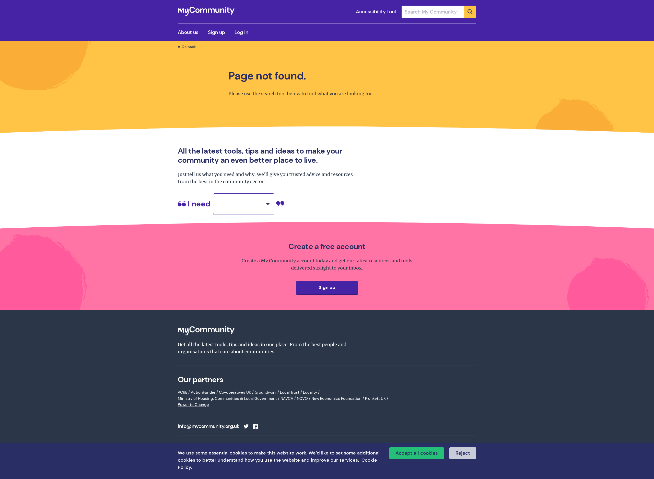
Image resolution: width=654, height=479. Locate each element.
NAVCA (287, 398)
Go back (189, 46)
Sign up (216, 32)
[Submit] (470, 12)
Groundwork (265, 392)
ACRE (182, 392)
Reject (463, 453)
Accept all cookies (416, 453)
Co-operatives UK (235, 392)
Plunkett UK (375, 398)
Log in (241, 32)
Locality (310, 392)
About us (188, 32)
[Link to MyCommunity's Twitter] (246, 426)
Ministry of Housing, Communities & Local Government (227, 398)
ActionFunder (203, 392)
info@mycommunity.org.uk (208, 426)
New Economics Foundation (336, 398)
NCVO (302, 398)
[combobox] (439, 12)
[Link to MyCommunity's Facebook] (255, 426)
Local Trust (289, 392)
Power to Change (193, 404)
